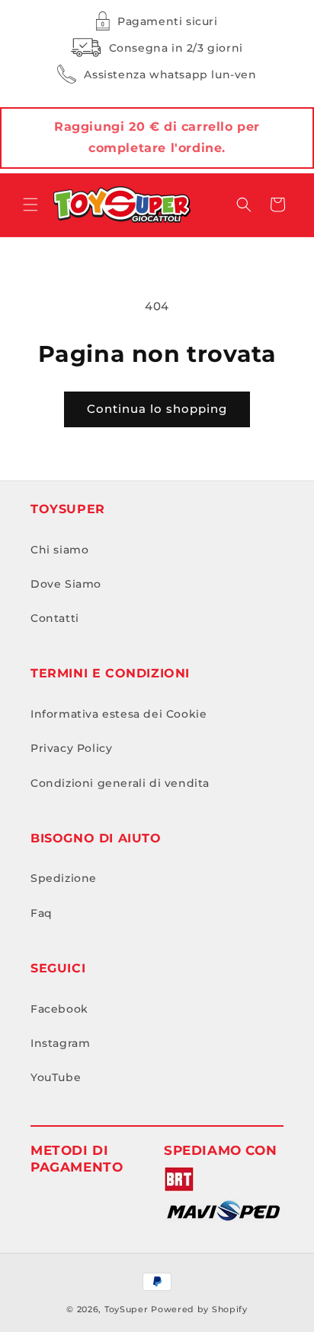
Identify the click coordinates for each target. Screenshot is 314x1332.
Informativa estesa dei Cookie (118, 714)
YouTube (55, 1077)
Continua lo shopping (157, 408)
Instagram (60, 1043)
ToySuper (126, 1309)
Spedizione (63, 878)
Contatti (54, 618)
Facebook (59, 1009)
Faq (41, 913)
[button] (30, 204)
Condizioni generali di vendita (120, 783)
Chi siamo (59, 550)
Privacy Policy (71, 748)
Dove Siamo (65, 584)
